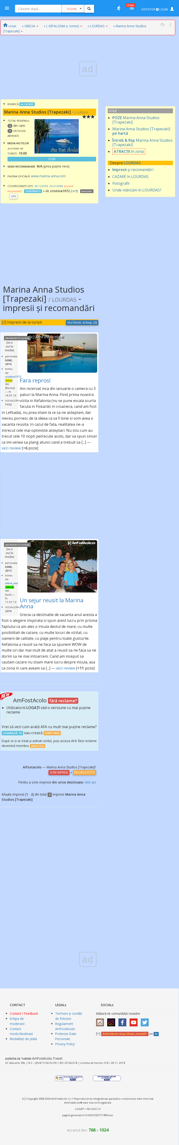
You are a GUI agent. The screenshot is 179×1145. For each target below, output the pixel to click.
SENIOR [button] (10, 587)
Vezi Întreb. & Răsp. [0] (82, 323)
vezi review (11, 448)
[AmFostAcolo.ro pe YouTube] (135, 1021)
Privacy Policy (65, 1044)
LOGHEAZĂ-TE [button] (12, 733)
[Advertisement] (49, 240)
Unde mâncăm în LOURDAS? (136, 190)
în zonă (129, 151)
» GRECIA (28, 26)
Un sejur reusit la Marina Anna (51, 603)
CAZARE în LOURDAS (130, 176)
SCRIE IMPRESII (59, 772)
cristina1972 (13, 376)
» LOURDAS (96, 26)
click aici (90, 782)
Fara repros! (35, 380)
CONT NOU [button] (52, 733)
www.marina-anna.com (48, 176)
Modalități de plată (23, 1039)
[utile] (118, 8)
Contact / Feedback (24, 1013)
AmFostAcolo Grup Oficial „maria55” (125, 1033)
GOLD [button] (9, 380)
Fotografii (120, 183)
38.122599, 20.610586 (48, 186)
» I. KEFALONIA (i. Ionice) (61, 26)
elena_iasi (11, 583)
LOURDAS (132, 162)
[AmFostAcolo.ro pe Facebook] (123, 1021)
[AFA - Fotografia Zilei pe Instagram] (112, 1021)
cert (74, 191)
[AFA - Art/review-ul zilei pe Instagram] (101, 1021)
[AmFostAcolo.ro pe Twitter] (146, 1021)
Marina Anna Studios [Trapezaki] (135, 120)
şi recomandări (132, 169)
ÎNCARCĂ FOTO (84, 772)
